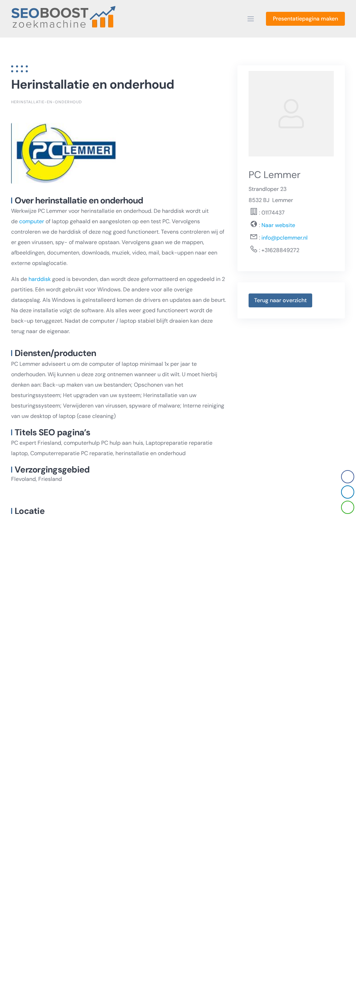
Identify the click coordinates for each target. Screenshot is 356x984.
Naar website (277, 225)
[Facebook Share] (347, 476)
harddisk (40, 279)
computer (31, 221)
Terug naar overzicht (280, 300)
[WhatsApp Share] (347, 507)
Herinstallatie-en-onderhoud (46, 101)
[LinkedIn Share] (347, 492)
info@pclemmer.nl (284, 237)
